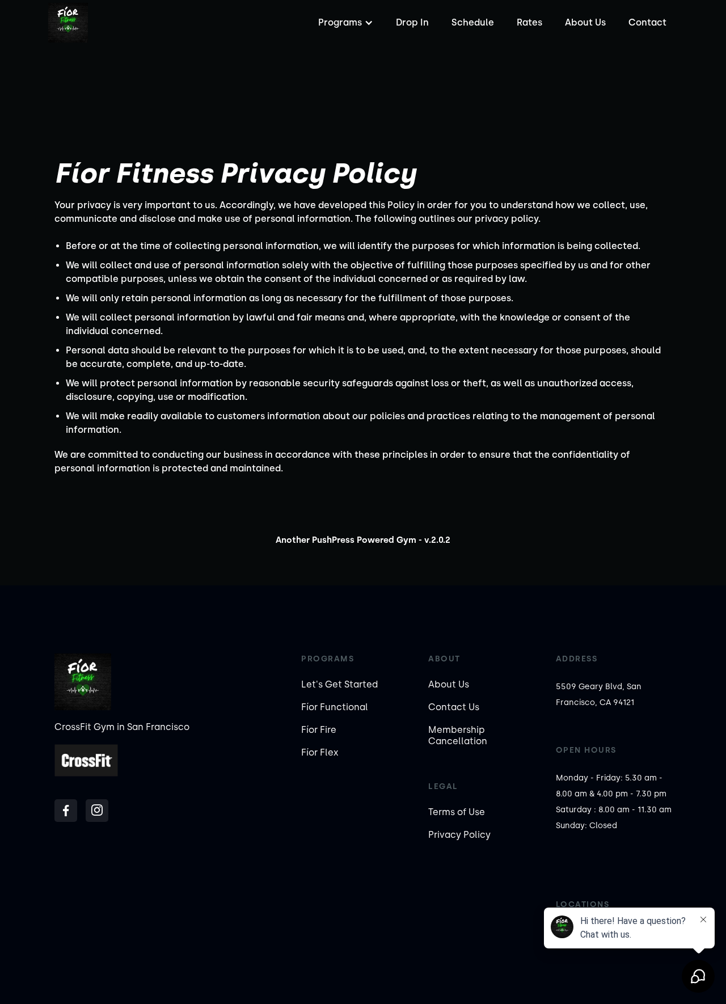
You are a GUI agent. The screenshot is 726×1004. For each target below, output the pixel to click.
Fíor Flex (320, 752)
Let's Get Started (339, 684)
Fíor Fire (318, 729)
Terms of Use (456, 812)
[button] (344, 23)
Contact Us (453, 707)
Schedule (472, 22)
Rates (529, 22)
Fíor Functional (334, 707)
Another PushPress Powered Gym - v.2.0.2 (363, 540)
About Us (585, 22)
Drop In (412, 22)
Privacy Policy (459, 834)
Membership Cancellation (457, 735)
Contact (647, 22)
